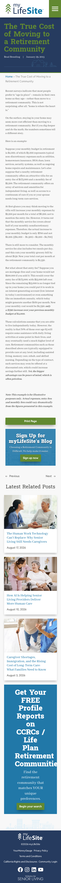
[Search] (55, 8)
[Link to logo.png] (30, 877)
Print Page (30, 421)
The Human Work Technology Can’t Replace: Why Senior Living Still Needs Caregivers (27, 538)
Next (49, 476)
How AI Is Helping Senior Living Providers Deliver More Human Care (24, 600)
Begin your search (30, 806)
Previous (14, 476)
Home (9, 76)
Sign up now (30, 458)
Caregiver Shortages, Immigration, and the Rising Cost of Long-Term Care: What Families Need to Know (26, 663)
